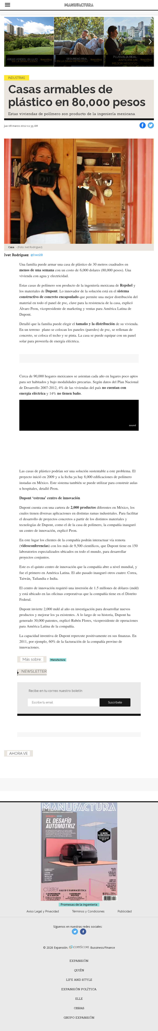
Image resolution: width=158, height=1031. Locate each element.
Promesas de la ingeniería (79, 904)
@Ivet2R (37, 255)
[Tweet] (151, 125)
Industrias (16, 77)
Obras (79, 1008)
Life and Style (79, 980)
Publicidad (125, 911)
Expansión (79, 961)
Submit (115, 702)
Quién (79, 970)
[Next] (149, 41)
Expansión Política (79, 989)
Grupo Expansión (79, 1017)
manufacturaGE (75, 931)
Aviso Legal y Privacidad (43, 911)
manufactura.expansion (83, 931)
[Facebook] (142, 125)
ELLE (79, 999)
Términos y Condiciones (88, 911)
